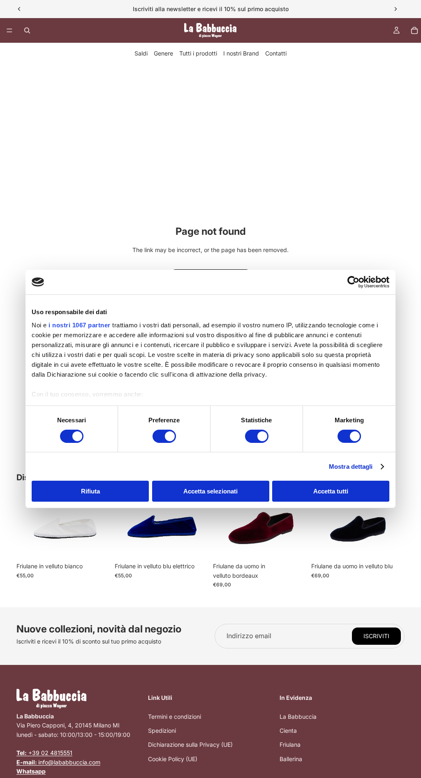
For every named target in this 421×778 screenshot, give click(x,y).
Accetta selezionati (210, 491)
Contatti (276, 53)
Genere (163, 53)
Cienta (288, 730)
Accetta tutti (330, 491)
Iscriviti (376, 635)
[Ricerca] (27, 30)
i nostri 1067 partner (80, 324)
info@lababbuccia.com (58, 762)
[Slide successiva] (395, 9)
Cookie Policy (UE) (172, 758)
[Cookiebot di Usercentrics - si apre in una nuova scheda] (353, 282)
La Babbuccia (298, 716)
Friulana (290, 744)
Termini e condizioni (174, 716)
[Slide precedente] (19, 9)
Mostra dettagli (351, 466)
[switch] (164, 436)
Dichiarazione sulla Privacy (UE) (190, 744)
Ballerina (291, 758)
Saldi (141, 53)
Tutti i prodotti (198, 53)
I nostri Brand (241, 53)
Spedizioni (162, 730)
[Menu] (9, 30)
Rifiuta (90, 491)
